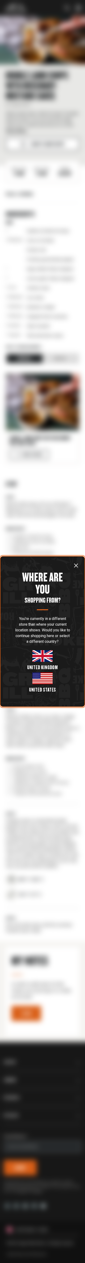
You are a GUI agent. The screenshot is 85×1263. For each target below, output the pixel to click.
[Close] (76, 565)
